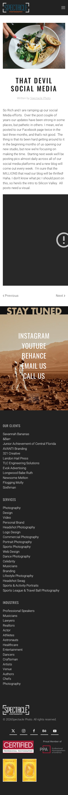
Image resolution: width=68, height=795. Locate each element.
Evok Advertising (14, 468)
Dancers (9, 654)
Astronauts (10, 640)
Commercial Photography (21, 537)
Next (59, 295)
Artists (7, 664)
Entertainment (12, 649)
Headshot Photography (19, 527)
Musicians (10, 566)
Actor (7, 630)
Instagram (34, 335)
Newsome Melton (15, 478)
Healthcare (10, 645)
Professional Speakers (19, 611)
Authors (8, 674)
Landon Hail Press (15, 458)
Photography (12, 508)
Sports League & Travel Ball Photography (31, 590)
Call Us (34, 376)
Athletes (8, 635)
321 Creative (11, 453)
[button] (63, 7)
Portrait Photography (17, 542)
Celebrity (9, 561)
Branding (9, 571)
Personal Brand (13, 522)
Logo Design (11, 532)
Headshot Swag (14, 581)
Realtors (9, 625)
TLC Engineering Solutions (21, 463)
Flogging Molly (13, 482)
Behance (34, 355)
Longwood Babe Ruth (18, 473)
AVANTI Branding (15, 449)
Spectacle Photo (40, 98)
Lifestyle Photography (18, 576)
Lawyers (9, 620)
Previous (12, 295)
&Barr (7, 439)
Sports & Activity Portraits (21, 585)
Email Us (34, 365)
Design (7, 513)
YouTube (34, 345)
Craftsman (10, 659)
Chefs (7, 679)
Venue (7, 669)
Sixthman (9, 487)
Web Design (11, 551)
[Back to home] (16, 7)
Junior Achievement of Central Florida (29, 444)
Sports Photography (17, 547)
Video (7, 517)
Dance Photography (16, 556)
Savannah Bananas (16, 434)
